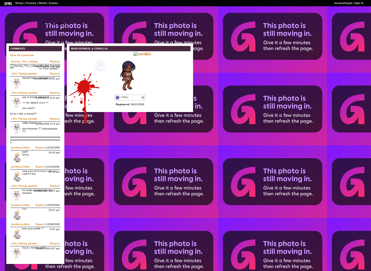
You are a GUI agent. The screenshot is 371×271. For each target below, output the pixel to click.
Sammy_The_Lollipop (24, 61)
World (42, 3)
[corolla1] (142, 54)
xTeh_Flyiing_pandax (24, 73)
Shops (19, 3)
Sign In (359, 3)
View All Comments (22, 55)
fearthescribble (20, 147)
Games (53, 3)
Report (54, 61)
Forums (31, 3)
